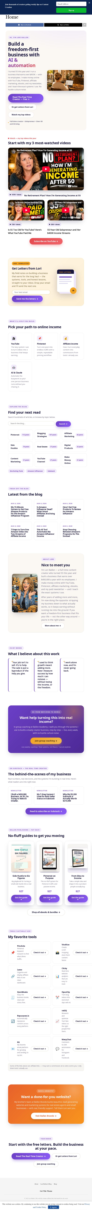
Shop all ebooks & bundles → (46, 912)
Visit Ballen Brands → (46, 1115)
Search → (63, 424)
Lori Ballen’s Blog (46, 1184)
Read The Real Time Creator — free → (22, 98)
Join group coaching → (46, 740)
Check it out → (40, 952)
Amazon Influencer (35, 471)
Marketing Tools (16, 471)
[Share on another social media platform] (84, 25)
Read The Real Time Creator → (31, 1156)
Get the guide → (21, 898)
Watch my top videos (21, 114)
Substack (51, 471)
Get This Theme (46, 1191)
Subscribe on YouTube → (46, 241)
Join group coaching (46, 1164)
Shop (55, 1184)
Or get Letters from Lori (22, 107)
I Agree (53, 1207)
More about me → (53, 625)
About (36, 1184)
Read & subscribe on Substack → (46, 811)
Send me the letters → (27, 298)
